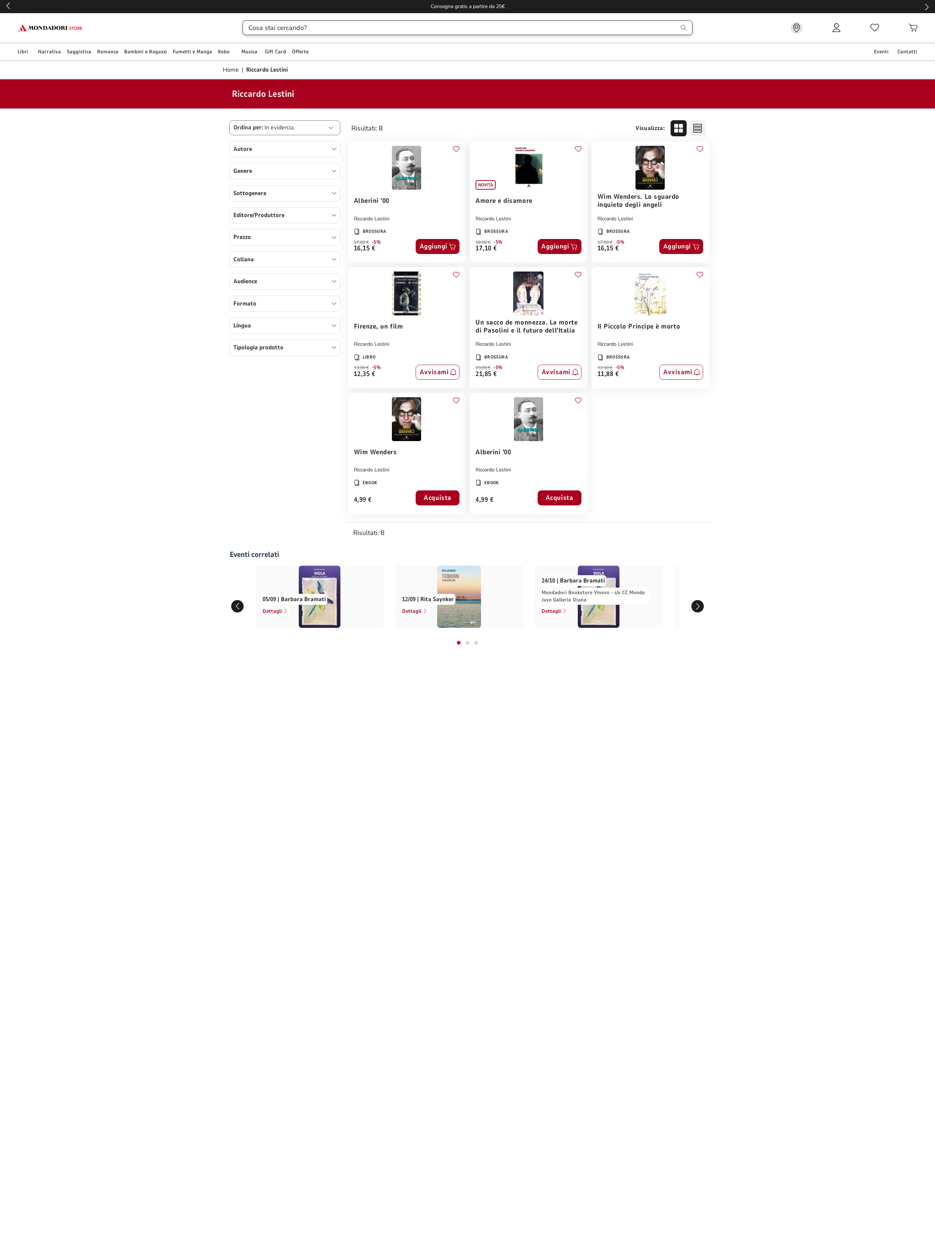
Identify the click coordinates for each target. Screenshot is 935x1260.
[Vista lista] (698, 128)
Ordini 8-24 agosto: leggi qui (467, 6)
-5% (376, 242)
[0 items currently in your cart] (913, 27)
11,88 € (608, 374)
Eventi (881, 51)
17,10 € (486, 249)
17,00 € (361, 242)
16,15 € (364, 249)
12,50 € (605, 367)
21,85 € (486, 374)
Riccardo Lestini (371, 218)
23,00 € (483, 367)
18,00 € (483, 242)
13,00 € (361, 367)
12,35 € (364, 374)
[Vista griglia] (679, 128)
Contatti (907, 51)
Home (231, 70)
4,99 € (363, 500)
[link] (796, 28)
